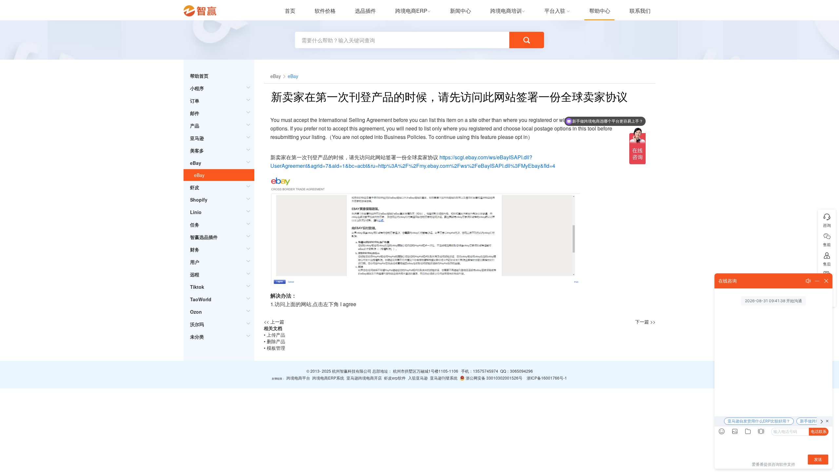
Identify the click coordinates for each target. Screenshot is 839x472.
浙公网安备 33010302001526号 (493, 378)
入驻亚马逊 (418, 378)
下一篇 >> (645, 321)
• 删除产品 (274, 341)
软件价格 (325, 10)
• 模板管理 (274, 347)
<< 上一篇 (274, 321)
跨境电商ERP (411, 10)
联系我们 (640, 10)
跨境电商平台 (298, 378)
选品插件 (365, 10)
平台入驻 (554, 10)
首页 (290, 10)
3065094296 (521, 371)
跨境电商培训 (506, 10)
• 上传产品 (274, 334)
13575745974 (485, 371)
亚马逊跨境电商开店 (364, 378)
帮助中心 (599, 10)
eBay (199, 175)
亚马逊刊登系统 (444, 378)
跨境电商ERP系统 (328, 378)
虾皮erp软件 (395, 378)
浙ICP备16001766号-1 (547, 378)
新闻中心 (460, 10)
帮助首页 (199, 75)
